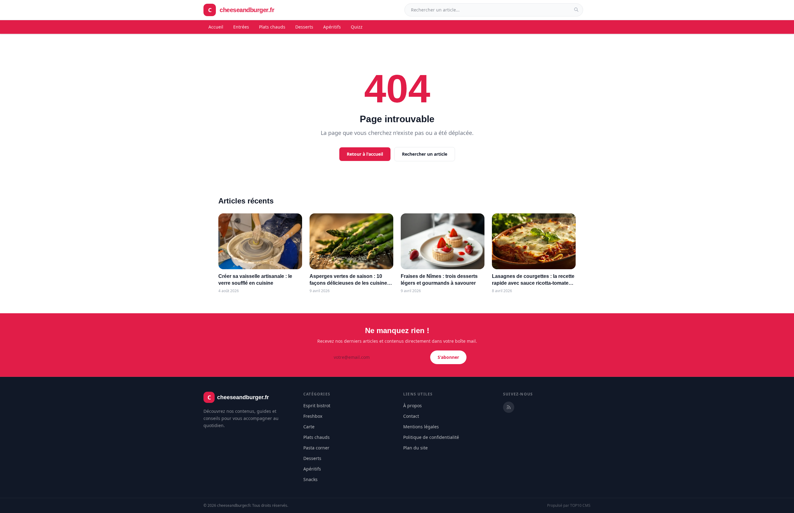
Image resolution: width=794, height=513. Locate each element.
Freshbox (312, 416)
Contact (411, 416)
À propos (412, 405)
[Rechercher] (576, 9)
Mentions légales (421, 427)
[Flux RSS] (508, 407)
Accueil (215, 27)
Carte (308, 427)
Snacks (310, 479)
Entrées (241, 27)
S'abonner (448, 357)
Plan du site (415, 448)
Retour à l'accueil (365, 154)
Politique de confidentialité (431, 437)
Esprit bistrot (316, 405)
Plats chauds (272, 27)
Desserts (304, 27)
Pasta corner (316, 448)
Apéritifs (332, 27)
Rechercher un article (424, 154)
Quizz (357, 27)
